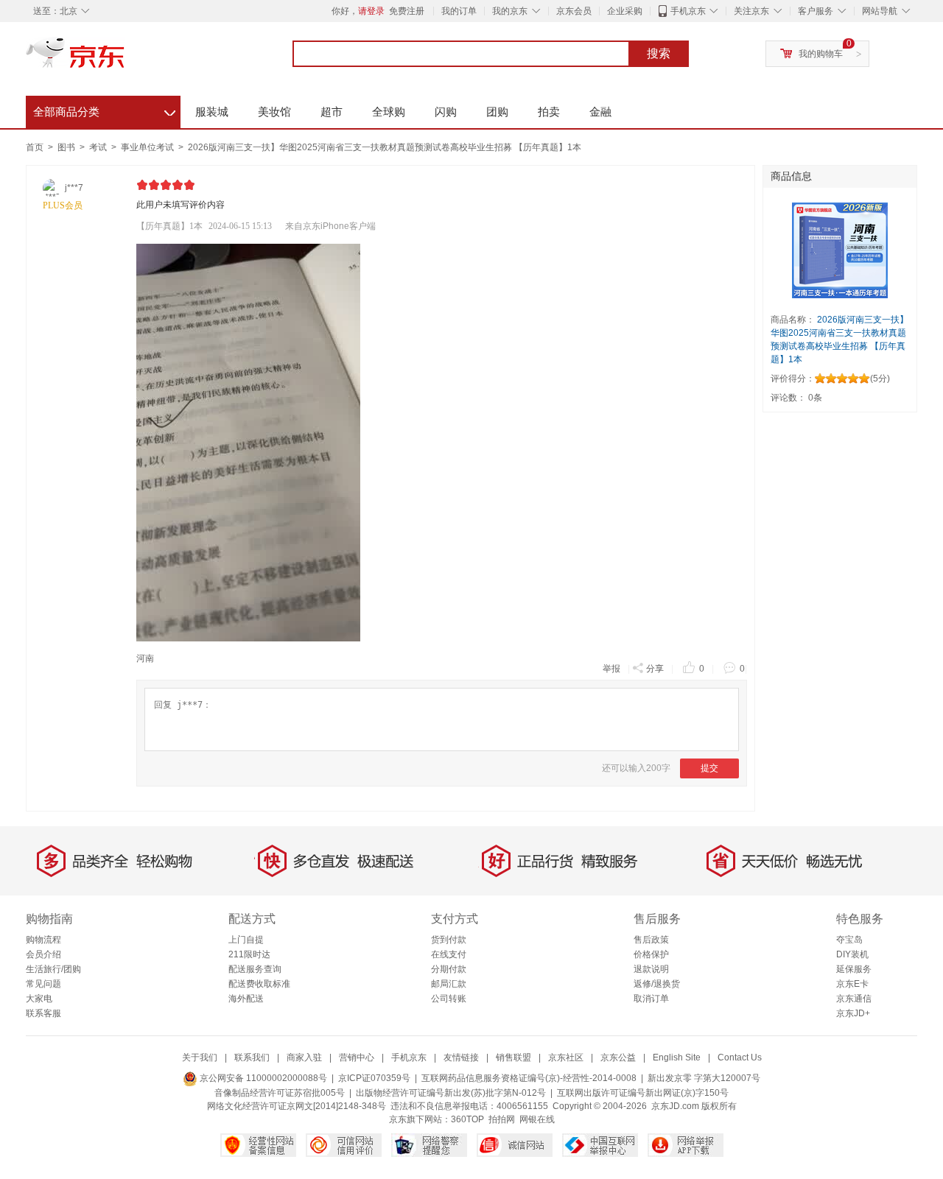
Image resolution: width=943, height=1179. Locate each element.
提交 (709, 768)
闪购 (446, 111)
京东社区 (565, 1057)
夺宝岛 (849, 940)
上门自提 (246, 940)
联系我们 (252, 1057)
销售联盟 (513, 1057)
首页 (34, 147)
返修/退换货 (657, 984)
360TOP (467, 1119)
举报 (611, 669)
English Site (677, 1057)
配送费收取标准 (259, 984)
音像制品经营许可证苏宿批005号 (279, 1093)
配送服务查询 (254, 969)
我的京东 (509, 11)
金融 (600, 111)
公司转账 (448, 998)
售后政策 (651, 940)
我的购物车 (821, 54)
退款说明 (651, 969)
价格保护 (651, 954)
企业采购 (624, 11)
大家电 (39, 998)
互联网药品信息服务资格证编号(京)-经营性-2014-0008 (529, 1078)
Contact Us (740, 1057)
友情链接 (461, 1057)
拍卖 (549, 111)
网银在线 (537, 1119)
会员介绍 (43, 954)
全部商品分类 (104, 110)
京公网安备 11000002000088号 (262, 1078)
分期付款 (448, 969)
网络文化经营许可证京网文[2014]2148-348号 (296, 1106)
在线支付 (448, 954)
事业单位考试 (148, 147)
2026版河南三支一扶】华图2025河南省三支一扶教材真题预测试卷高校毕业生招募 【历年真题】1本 (384, 147)
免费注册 (406, 11)
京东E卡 (852, 984)
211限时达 (249, 954)
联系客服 (43, 1013)
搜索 (658, 53)
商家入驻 (304, 1057)
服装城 (211, 111)
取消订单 (651, 998)
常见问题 (43, 984)
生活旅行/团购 (53, 969)
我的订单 (459, 11)
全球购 (388, 111)
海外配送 (246, 998)
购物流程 (43, 940)
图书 (67, 147)
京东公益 (618, 1057)
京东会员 (574, 11)
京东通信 (854, 998)
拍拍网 (501, 1119)
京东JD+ (853, 1013)
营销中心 (356, 1057)
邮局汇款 (448, 984)
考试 (99, 147)
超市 (331, 111)
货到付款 (448, 940)
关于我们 (199, 1057)
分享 (655, 669)
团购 (497, 111)
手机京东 (688, 11)
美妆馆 (274, 111)
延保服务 (854, 969)
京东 (125, 59)
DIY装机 (852, 954)
